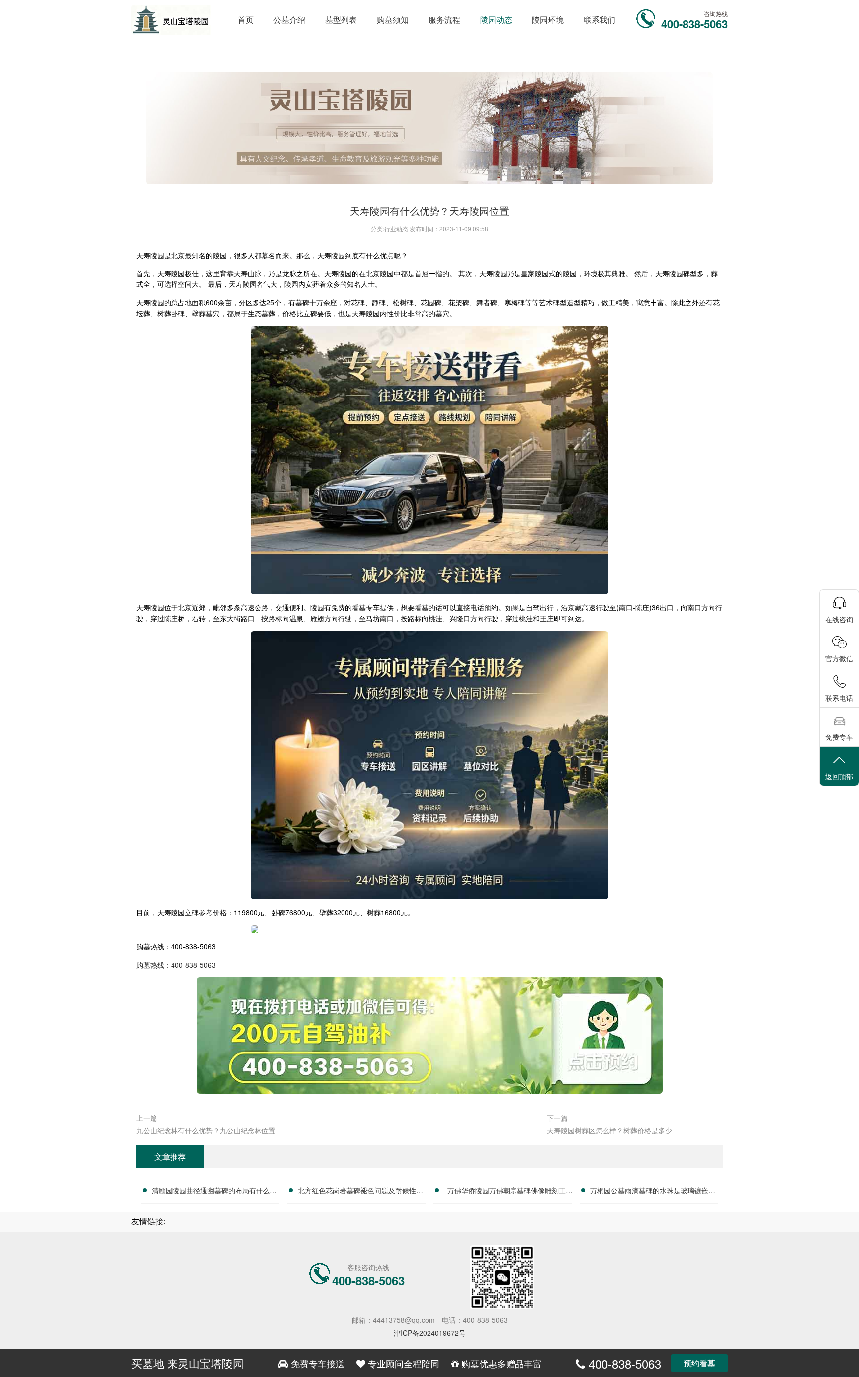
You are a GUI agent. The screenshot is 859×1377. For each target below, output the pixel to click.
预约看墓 (699, 1363)
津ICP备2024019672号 (430, 1333)
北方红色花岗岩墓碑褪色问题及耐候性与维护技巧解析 (360, 1191)
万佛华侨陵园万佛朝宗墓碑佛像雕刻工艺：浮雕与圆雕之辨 (506, 1191)
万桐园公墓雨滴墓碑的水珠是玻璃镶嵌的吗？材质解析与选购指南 (652, 1191)
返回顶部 (839, 776)
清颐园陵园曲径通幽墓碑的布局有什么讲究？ (214, 1191)
